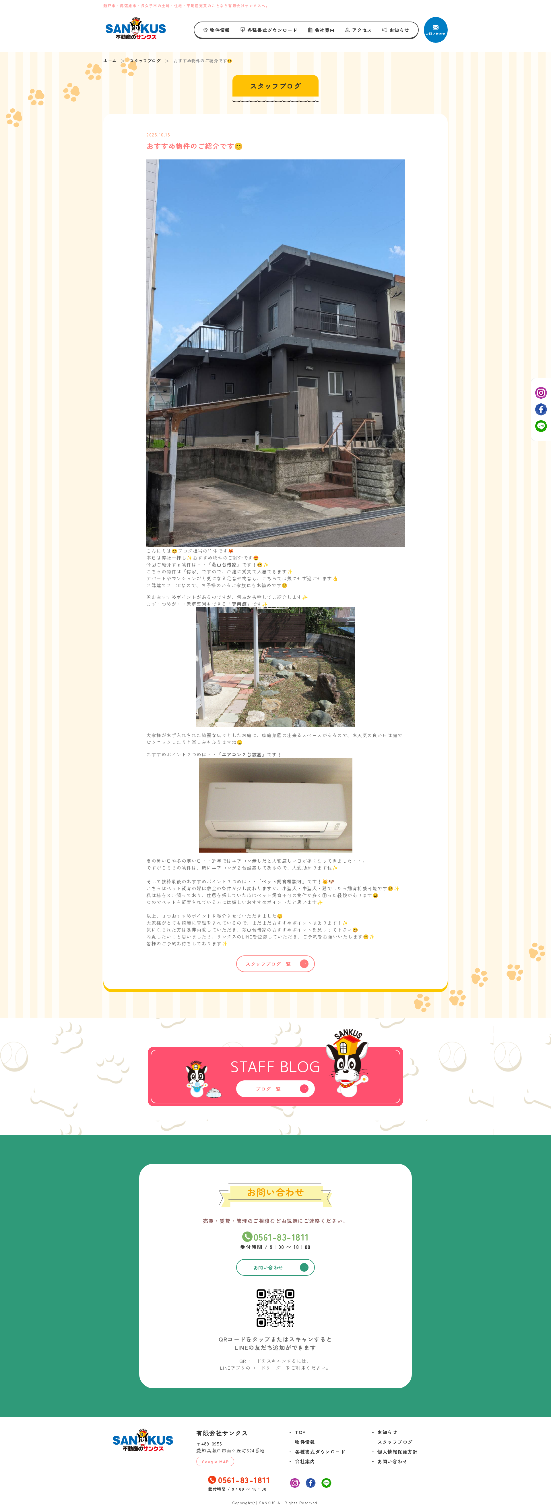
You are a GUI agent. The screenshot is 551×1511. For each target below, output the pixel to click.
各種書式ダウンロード (272, 29)
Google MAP (215, 1461)
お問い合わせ (392, 1461)
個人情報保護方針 (397, 1451)
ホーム (110, 60)
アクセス (362, 29)
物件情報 (220, 29)
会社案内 (325, 29)
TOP (300, 1432)
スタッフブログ (145, 60)
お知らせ (399, 29)
